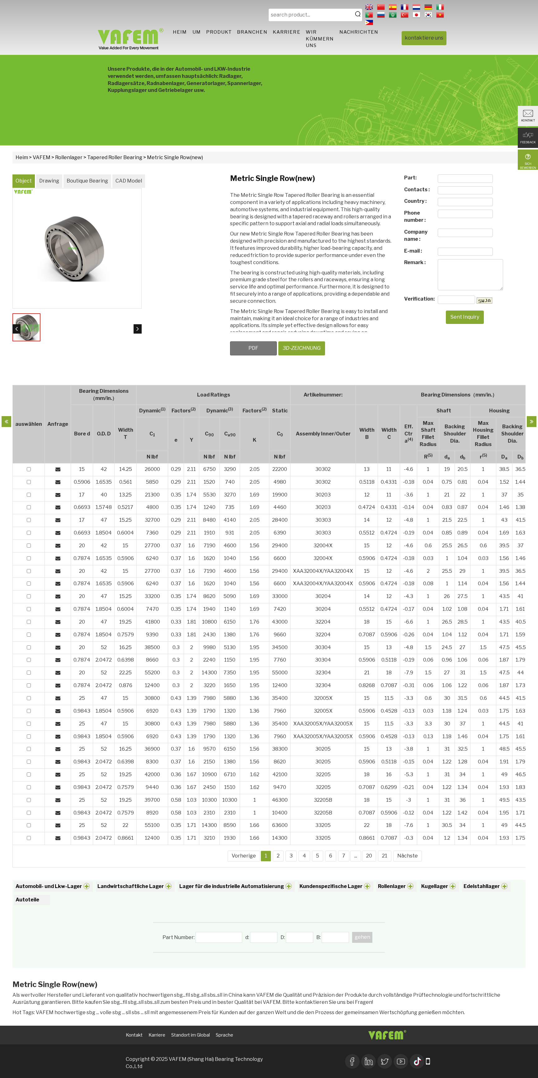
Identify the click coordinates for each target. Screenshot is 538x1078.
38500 (152, 647)
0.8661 (126, 838)
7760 (280, 660)
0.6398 (125, 660)
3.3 (428, 724)
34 (462, 774)
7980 (209, 698)
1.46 (504, 507)
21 (447, 495)
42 (104, 469)
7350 (230, 673)
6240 (152, 558)
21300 (152, 495)
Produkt (219, 32)
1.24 (462, 711)
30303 (323, 520)
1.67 (191, 774)
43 (504, 520)
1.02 (447, 609)
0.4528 (389, 711)
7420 (280, 609)
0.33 (176, 622)
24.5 (447, 647)
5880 (230, 698)
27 (462, 647)
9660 (280, 635)
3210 (209, 838)
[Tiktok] (417, 1060)
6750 (209, 469)
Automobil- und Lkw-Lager (49, 886)
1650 (230, 685)
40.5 (520, 622)
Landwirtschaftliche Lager (130, 886)
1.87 (504, 660)
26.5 (463, 545)
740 (230, 482)
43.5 (504, 596)
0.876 (125, 685)
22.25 (125, 673)
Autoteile (27, 900)
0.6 (428, 545)
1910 (209, 533)
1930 (230, 838)
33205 (323, 825)
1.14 (462, 583)
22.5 (462, 520)
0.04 (428, 482)
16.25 (125, 647)
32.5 (463, 749)
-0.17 (408, 609)
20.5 (463, 469)
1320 (230, 711)
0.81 (462, 482)
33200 (152, 596)
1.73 (520, 685)
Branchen (252, 32)
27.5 (463, 596)
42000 (152, 774)
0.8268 (367, 685)
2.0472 (104, 660)
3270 (230, 495)
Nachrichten (358, 32)
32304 (323, 673)
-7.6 (408, 825)
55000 (280, 673)
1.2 (447, 838)
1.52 (504, 482)
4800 (152, 507)
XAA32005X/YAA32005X (323, 724)
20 (82, 545)
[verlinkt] (368, 1060)
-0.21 (408, 787)
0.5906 (82, 482)
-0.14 (408, 507)
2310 (209, 813)
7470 (152, 609)
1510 (229, 787)
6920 (152, 711)
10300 (209, 800)
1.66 (254, 825)
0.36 (176, 774)
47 (104, 520)
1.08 (462, 609)
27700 (152, 545)
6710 (230, 774)
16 (389, 774)
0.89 (462, 533)
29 (462, 571)
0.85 (447, 533)
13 (367, 469)
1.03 (191, 800)
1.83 (520, 787)
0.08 (428, 583)
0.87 (462, 507)
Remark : (415, 262)
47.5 (504, 647)
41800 (152, 622)
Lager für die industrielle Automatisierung (231, 886)
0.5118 (367, 482)
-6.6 (408, 622)
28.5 (463, 622)
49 (504, 774)
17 (82, 495)
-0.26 (408, 635)
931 (229, 533)
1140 (230, 609)
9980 (209, 647)
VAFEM (41, 157)
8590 (230, 825)
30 (447, 698)
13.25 (125, 495)
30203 (323, 495)
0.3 (176, 647)
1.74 (191, 495)
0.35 (176, 495)
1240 (209, 507)
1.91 (504, 762)
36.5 (520, 469)
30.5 (447, 825)
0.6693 (82, 507)
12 (367, 495)
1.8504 (104, 533)
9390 (152, 635)
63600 (280, 825)
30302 (323, 469)
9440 (152, 787)
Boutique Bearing (87, 181)
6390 (280, 533)
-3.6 (408, 495)
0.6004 (125, 533)
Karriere (286, 32)
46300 (280, 800)
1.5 (428, 647)
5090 (230, 596)
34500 (280, 647)
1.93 (504, 787)
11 (388, 469)
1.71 (504, 609)
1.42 (462, 813)
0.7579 (125, 635)
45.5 (520, 647)
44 (520, 673)
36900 (152, 749)
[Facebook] (352, 1060)
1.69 (254, 495)
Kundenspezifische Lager (331, 886)
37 (504, 495)
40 (104, 495)
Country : (415, 201)
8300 (152, 762)
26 (447, 596)
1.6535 (104, 482)
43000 (280, 622)
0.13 (428, 736)
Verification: (419, 299)
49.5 (504, 800)
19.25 (125, 622)
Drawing (49, 181)
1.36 (254, 698)
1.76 (254, 622)
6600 (280, 558)
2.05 (255, 469)
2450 (209, 787)
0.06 (428, 660)
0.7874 (81, 558)
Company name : (415, 235)
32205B (323, 800)
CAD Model (129, 181)
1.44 (520, 482)
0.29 (176, 469)
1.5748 (104, 507)
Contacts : (417, 189)
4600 (230, 545)
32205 (323, 774)
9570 (209, 749)
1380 (230, 635)
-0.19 (408, 533)
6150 (230, 622)
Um (196, 32)
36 (463, 800)
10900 (209, 774)
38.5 (504, 469)
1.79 (520, 660)
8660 (152, 660)
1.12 (462, 635)
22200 (279, 469)
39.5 (504, 545)
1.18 (446, 711)
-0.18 (408, 482)
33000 (280, 596)
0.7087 (367, 635)
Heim (180, 32)
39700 (152, 800)
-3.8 (408, 749)
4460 (279, 507)
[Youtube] (401, 1060)
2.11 (191, 469)
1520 (209, 482)
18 (367, 622)
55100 (152, 825)
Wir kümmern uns (320, 38)
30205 (323, 749)
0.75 (447, 482)
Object (24, 181)
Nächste (407, 856)
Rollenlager (69, 157)
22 (462, 495)
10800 (209, 622)
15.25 (125, 520)
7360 (152, 533)
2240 (209, 660)
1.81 (191, 622)
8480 (209, 520)
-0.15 (408, 762)
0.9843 (81, 711)
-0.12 (408, 813)
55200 (152, 673)
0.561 (125, 482)
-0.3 (408, 838)
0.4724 (366, 507)
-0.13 (408, 711)
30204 (323, 596)
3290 (230, 469)
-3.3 (408, 698)
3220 (209, 685)
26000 (152, 469)
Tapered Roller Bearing (114, 157)
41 (520, 596)
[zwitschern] (384, 1060)
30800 (152, 698)
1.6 (191, 545)
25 (82, 698)
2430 (209, 635)
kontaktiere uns (424, 38)
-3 (408, 800)
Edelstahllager (482, 886)
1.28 (462, 762)
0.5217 (125, 507)
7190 (209, 545)
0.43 (176, 698)
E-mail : (413, 251)
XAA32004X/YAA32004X (323, 571)
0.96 (447, 660)
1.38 (520, 507)
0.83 (447, 507)
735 (229, 507)
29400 (280, 545)
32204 (323, 622)
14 (367, 520)
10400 (279, 813)
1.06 (462, 660)
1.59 (520, 635)
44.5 (504, 698)
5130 (230, 647)
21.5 (447, 520)
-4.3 (408, 596)
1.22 (462, 685)
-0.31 (408, 685)
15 (82, 469)
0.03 (428, 558)
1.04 (463, 558)
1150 (229, 660)
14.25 (125, 469)
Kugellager (434, 886)
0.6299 (389, 787)
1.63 (520, 533)
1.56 (254, 545)
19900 (279, 495)
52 (104, 647)
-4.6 (408, 469)
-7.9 (408, 673)
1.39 (191, 698)
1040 (230, 558)
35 (520, 495)
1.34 (463, 787)
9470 (279, 787)
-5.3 (408, 774)
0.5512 (367, 533)
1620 (209, 558)
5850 (152, 482)
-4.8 (408, 520)
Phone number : (415, 216)
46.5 (520, 774)
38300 (280, 749)
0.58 (176, 800)
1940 (209, 609)
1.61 (520, 609)
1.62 (254, 774)
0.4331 (389, 482)
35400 (280, 698)
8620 (209, 596)
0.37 (176, 545)
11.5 (389, 698)
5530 (209, 495)
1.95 (254, 647)
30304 (323, 647)
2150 (209, 762)
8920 (152, 813)
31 (462, 673)
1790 (209, 711)
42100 (279, 774)
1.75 (504, 711)
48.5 (504, 749)
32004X (323, 545)
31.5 (462, 698)
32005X (323, 698)
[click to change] (484, 300)
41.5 (521, 520)
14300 (209, 673)
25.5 (447, 545)
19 (447, 469)
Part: (410, 178)
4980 (279, 482)
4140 (230, 520)
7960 (280, 711)
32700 (152, 520)
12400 (152, 685)
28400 (280, 520)
